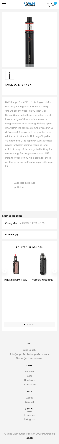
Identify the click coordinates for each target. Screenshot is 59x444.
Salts (29, 376)
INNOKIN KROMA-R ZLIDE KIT (18, 280)
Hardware (29, 380)
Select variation (14, 91)
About (29, 397)
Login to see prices (12, 215)
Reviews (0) (11, 235)
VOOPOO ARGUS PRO (42, 280)
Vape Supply (29, 350)
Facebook (29, 415)
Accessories (29, 384)
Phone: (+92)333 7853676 (29, 358)
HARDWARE (24, 223)
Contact (29, 402)
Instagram (29, 419)
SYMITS (29, 438)
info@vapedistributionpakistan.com (29, 354)
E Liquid (29, 371)
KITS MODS (38, 223)
